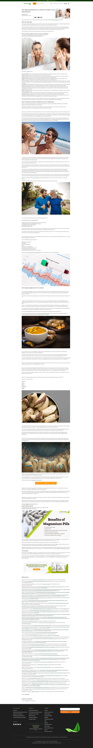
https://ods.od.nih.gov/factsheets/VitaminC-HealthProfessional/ (47, 632)
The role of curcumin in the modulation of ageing (47, 622)
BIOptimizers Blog (32, 715)
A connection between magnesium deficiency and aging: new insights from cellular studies (44, 681)
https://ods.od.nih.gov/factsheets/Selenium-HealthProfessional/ (46, 653)
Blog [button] (51, 3)
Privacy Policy (44, 741)
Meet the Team (47, 726)
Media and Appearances (33, 717)
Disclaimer (47, 741)
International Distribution (48, 719)
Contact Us (15, 710)
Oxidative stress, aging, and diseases (38, 579)
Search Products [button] (41, 3)
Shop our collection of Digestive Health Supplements (46, 483)
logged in (27, 700)
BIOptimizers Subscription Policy (19, 715)
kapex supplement (36, 177)
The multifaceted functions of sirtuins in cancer (38, 645)
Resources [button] (55, 3)
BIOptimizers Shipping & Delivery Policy (20, 712)
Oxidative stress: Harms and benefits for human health (43, 661)
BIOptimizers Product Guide (34, 713)
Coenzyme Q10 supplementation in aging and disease (50, 655)
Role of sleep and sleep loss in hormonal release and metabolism (40, 610)
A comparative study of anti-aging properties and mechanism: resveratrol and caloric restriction (51, 641)
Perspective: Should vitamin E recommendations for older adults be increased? (44, 638)
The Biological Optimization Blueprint (35, 712)
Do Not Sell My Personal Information (19, 717)
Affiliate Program (47, 713)
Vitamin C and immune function (33, 633)
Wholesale (46, 717)
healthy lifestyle (53, 555)
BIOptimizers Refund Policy (18, 713)
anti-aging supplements (54, 19)
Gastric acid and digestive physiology (34, 678)
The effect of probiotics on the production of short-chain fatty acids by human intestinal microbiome (49, 672)
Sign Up (70, 711)
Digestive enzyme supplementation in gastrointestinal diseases (51, 675)
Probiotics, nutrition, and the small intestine (43, 667)
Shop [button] (34, 3)
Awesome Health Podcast (33, 710)
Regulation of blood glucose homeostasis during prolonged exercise (41, 597)
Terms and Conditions (38, 741)
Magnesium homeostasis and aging (42, 679)
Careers (45, 729)
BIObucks (46, 722)
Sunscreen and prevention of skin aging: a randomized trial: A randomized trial (50, 586)
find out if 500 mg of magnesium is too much (62, 548)
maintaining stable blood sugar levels (34, 252)
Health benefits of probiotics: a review (44, 664)
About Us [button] (60, 3)
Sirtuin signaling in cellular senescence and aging (40, 625)
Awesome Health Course (48, 712)
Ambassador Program (48, 715)
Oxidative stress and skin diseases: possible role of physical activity (39, 581)
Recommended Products (48, 727)
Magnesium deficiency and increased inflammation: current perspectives (38, 687)
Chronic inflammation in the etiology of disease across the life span (44, 688)
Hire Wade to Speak (32, 719)
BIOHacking (27, 694)
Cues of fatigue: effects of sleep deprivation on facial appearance (58, 603)
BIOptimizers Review (48, 724)
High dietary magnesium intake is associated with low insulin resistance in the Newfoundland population (49, 684)
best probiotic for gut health (37, 480)
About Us (46, 710)
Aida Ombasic (25, 14)
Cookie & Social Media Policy (54, 741)
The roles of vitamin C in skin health (36, 635)
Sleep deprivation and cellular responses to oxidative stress (42, 608)
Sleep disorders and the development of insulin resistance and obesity (46, 611)
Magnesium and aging (35, 691)
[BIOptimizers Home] (27, 4)
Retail (45, 720)
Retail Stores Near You (48, 731)
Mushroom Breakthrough (45, 313)
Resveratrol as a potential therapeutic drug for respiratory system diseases (42, 647)
